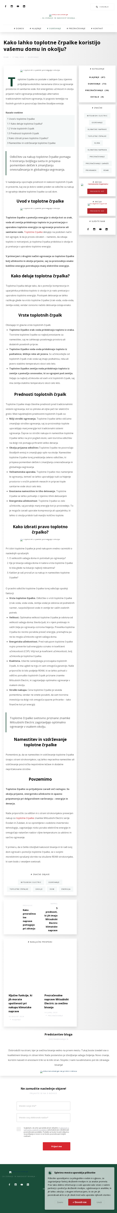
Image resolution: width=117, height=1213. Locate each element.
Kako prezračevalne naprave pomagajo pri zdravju (29, 919)
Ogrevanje (33, 57)
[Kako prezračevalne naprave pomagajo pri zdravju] (13, 917)
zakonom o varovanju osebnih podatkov (46, 1129)
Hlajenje (16, 1020)
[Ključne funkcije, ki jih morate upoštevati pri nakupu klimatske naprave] (22, 969)
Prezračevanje (55, 1016)
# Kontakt (97, 28)
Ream (6, 57)
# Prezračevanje (76, 28)
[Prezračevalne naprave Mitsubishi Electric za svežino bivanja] (58, 969)
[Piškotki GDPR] (51, 1173)
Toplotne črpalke (33, 232)
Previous (27, 905)
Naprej (54, 904)
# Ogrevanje (54, 28)
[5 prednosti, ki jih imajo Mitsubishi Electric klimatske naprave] (67, 917)
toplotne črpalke (25, 818)
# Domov (19, 28)
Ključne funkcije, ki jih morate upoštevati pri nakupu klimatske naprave (20, 1003)
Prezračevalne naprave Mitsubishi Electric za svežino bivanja (56, 1001)
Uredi (98, 1201)
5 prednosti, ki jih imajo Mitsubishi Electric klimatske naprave (51, 919)
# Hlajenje (35, 28)
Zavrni (61, 1201)
